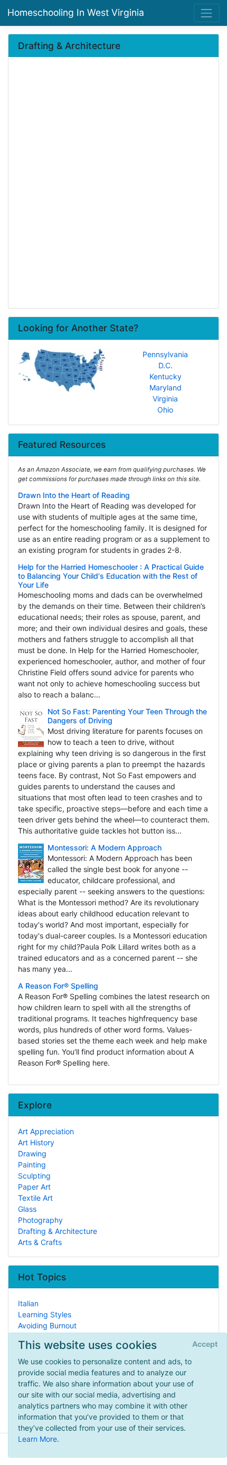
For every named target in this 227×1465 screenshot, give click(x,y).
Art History (36, 1142)
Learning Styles (44, 1314)
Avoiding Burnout (47, 1325)
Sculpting (34, 1175)
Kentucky (165, 376)
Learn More (37, 1438)
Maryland (165, 387)
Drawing (32, 1153)
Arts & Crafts (40, 1242)
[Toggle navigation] (207, 13)
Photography (40, 1219)
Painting (32, 1164)
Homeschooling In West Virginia (75, 12)
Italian (28, 1303)
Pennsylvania (165, 354)
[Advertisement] (113, 183)
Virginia (165, 398)
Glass (27, 1208)
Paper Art (34, 1186)
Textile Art (35, 1197)
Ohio (165, 409)
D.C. (165, 365)
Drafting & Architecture (57, 1231)
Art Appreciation (46, 1131)
